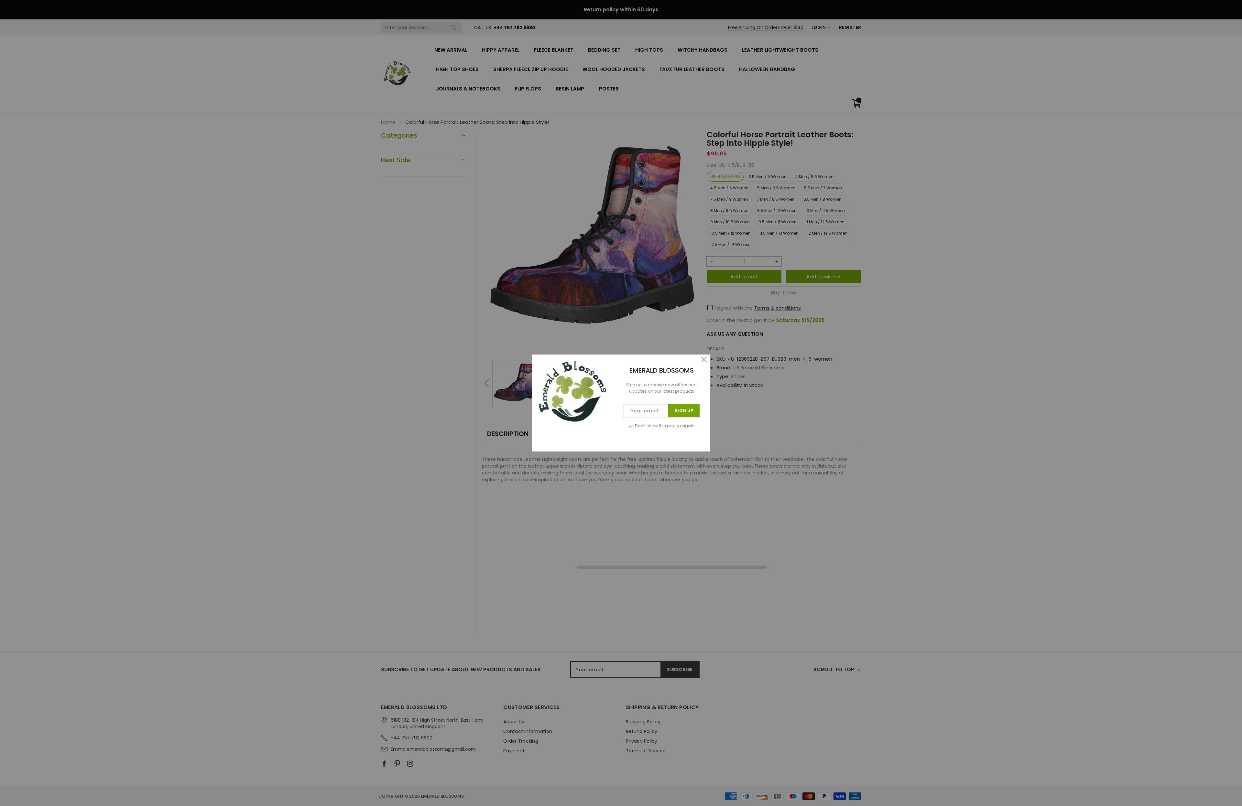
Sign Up (684, 411)
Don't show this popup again (664, 426)
